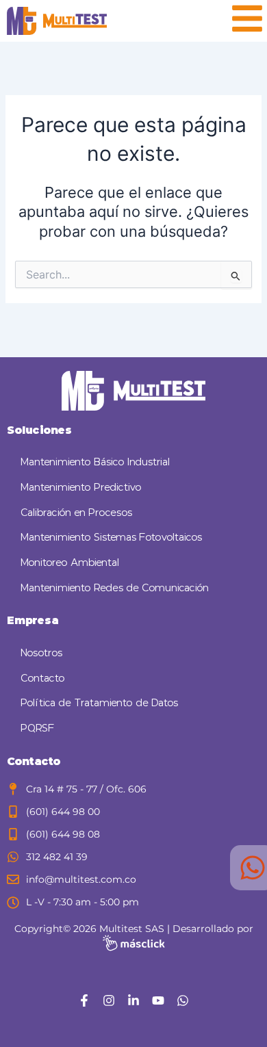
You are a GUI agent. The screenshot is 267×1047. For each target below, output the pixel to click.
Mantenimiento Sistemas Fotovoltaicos (111, 537)
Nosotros (41, 653)
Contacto (43, 678)
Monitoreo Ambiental (70, 563)
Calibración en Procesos (76, 513)
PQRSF (38, 728)
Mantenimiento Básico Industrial (95, 462)
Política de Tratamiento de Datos (99, 703)
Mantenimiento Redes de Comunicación (115, 588)
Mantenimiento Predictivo (81, 487)
